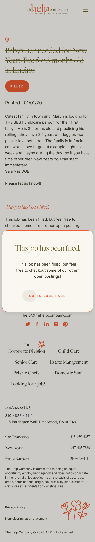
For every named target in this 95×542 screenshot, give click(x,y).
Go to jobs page (47, 296)
